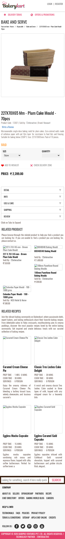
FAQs (18, 513)
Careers (50, 498)
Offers (21, 498)
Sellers (16, 493)
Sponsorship (27, 493)
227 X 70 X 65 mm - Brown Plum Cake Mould (15, 255)
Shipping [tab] (8, 209)
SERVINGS (7, 381)
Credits (52, 517)
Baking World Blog (35, 498)
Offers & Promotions (44, 14)
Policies (25, 513)
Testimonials (8, 513)
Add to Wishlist (12, 165)
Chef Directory (9, 498)
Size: (5, 151)
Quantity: (46, 151)
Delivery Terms (15, 14)
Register (59, 3)
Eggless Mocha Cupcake (15, 436)
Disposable (20, 26)
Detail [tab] (6, 190)
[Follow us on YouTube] (43, 527)
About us (6, 493)
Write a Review (8, 126)
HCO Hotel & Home (18, 300)
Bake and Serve (31, 26)
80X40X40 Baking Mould (45, 251)
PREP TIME (7, 374)
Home (12, 26)
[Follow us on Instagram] (36, 527)
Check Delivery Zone (43, 165)
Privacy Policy (38, 513)
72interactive (31, 122)
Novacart (46, 122)
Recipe (48, 493)
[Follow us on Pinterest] (30, 527)
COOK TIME (7, 378)
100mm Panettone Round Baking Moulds (45, 274)
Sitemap (26, 517)
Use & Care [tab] (9, 203)
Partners (39, 493)
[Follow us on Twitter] (24, 527)
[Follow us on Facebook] (17, 527)
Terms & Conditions (11, 517)
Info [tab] (6, 196)
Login (49, 3)
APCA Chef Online (39, 517)
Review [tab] (7, 216)
